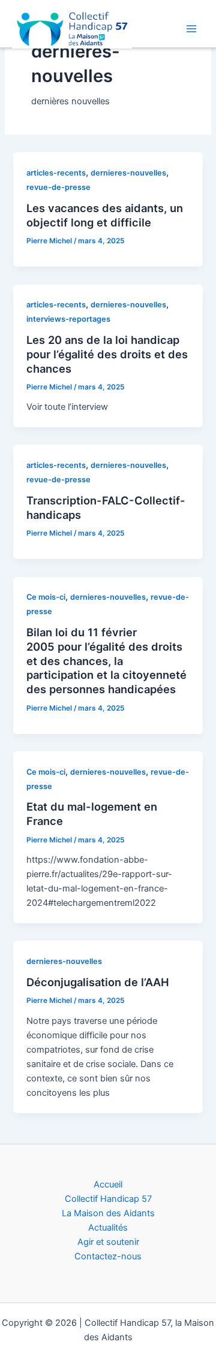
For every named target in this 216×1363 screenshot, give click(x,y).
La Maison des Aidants (108, 1213)
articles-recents (56, 172)
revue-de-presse (58, 187)
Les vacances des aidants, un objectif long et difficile (104, 215)
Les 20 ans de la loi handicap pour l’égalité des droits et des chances (107, 353)
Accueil (108, 1184)
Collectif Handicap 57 (108, 1198)
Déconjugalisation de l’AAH (97, 982)
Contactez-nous (108, 1256)
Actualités (108, 1227)
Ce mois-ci (45, 597)
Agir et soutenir (108, 1242)
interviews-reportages (68, 319)
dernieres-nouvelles (128, 172)
